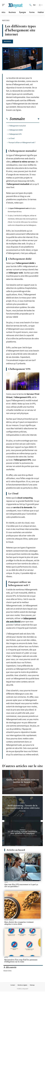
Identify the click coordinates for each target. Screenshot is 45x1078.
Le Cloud (11, 138)
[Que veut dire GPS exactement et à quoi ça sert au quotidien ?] (22, 867)
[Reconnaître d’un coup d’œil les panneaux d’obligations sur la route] (22, 942)
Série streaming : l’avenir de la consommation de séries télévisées (22, 807)
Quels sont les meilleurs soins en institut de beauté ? (22, 781)
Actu (22, 777)
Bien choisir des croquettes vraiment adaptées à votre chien (19, 923)
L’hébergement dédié (16, 130)
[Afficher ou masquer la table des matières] (32, 119)
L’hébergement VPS (15, 134)
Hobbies (22, 803)
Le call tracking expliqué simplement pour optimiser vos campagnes (22, 832)
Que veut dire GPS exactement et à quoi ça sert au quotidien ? (21, 885)
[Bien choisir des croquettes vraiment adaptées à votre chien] (22, 904)
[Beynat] (16, 5)
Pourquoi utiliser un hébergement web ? (22, 142)
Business (7, 41)
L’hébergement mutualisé (17, 126)
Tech (6, 882)
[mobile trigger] (4, 5)
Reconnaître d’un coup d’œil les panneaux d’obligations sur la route (20, 960)
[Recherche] (30, 5)
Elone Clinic (7, 971)
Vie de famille (9, 920)
